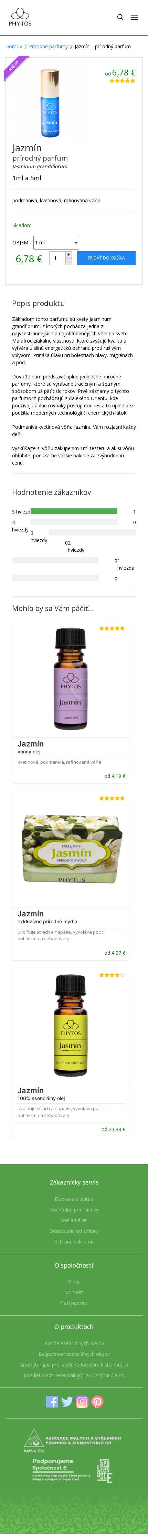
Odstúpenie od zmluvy (74, 1231)
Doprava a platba (74, 1199)
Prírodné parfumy (48, 46)
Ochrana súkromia (74, 1241)
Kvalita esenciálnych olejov (74, 1343)
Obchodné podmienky (74, 1209)
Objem (20, 242)
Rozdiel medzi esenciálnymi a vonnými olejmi (74, 1375)
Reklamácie (74, 1220)
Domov (13, 46)
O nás (74, 1281)
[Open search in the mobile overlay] (120, 17)
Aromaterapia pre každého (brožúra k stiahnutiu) (74, 1364)
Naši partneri (74, 1303)
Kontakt (74, 1292)
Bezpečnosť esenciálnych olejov (74, 1354)
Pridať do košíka (106, 258)
